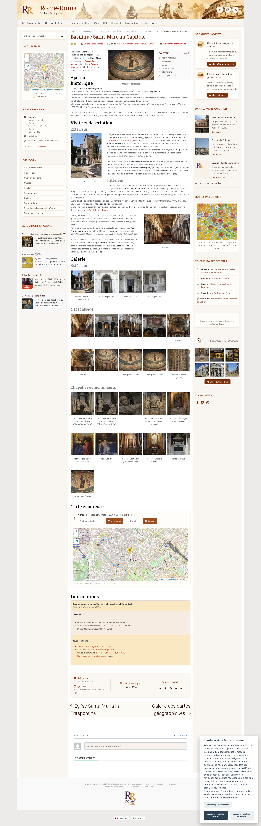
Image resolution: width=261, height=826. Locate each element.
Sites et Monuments (33, 167)
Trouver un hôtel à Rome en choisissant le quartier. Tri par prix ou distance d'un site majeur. (217, 245)
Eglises (87, 44)
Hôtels (27, 188)
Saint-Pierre (112, 140)
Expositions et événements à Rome (40, 208)
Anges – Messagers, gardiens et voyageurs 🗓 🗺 (44, 233)
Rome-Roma (58, 7)
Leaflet (161, 579)
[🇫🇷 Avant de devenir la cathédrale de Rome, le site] (202, 355)
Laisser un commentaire (175, 44)
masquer (184, 53)
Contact (153, 787)
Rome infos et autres (33, 213)
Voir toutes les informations (34, 146)
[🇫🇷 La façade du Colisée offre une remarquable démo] (232, 355)
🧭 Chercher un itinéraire (44, 96)
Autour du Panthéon (125, 44)
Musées (27, 183)
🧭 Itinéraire (150, 521)
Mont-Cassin (222, 278)
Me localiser (116, 521)
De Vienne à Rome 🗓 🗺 (33, 295)
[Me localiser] (76, 541)
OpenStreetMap (172, 579)
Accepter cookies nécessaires (241, 815)
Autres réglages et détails (218, 805)
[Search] (62, 36)
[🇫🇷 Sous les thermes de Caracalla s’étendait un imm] (232, 370)
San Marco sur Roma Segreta (90, 656)
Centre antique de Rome (144, 44)
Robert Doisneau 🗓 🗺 (32, 275)
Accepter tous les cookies (215, 815)
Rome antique (30, 193)
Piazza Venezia (97, 44)
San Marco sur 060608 (115, 653)
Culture (27, 198)
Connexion (181, 735)
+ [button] (76, 531)
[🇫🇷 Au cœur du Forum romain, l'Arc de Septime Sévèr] (217, 370)
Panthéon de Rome (222, 293)
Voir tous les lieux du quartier (208, 183)
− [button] (76, 535)
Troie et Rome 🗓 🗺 (31, 254)
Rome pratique (31, 203)
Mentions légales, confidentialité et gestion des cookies (126, 787)
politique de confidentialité (224, 797)
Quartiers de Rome (32, 178)
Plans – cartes (30, 173)
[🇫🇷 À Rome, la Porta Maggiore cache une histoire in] (202, 370)
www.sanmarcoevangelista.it (101, 649)
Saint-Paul (127, 140)
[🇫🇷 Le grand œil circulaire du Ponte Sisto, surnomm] (217, 355)
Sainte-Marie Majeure (98, 210)
